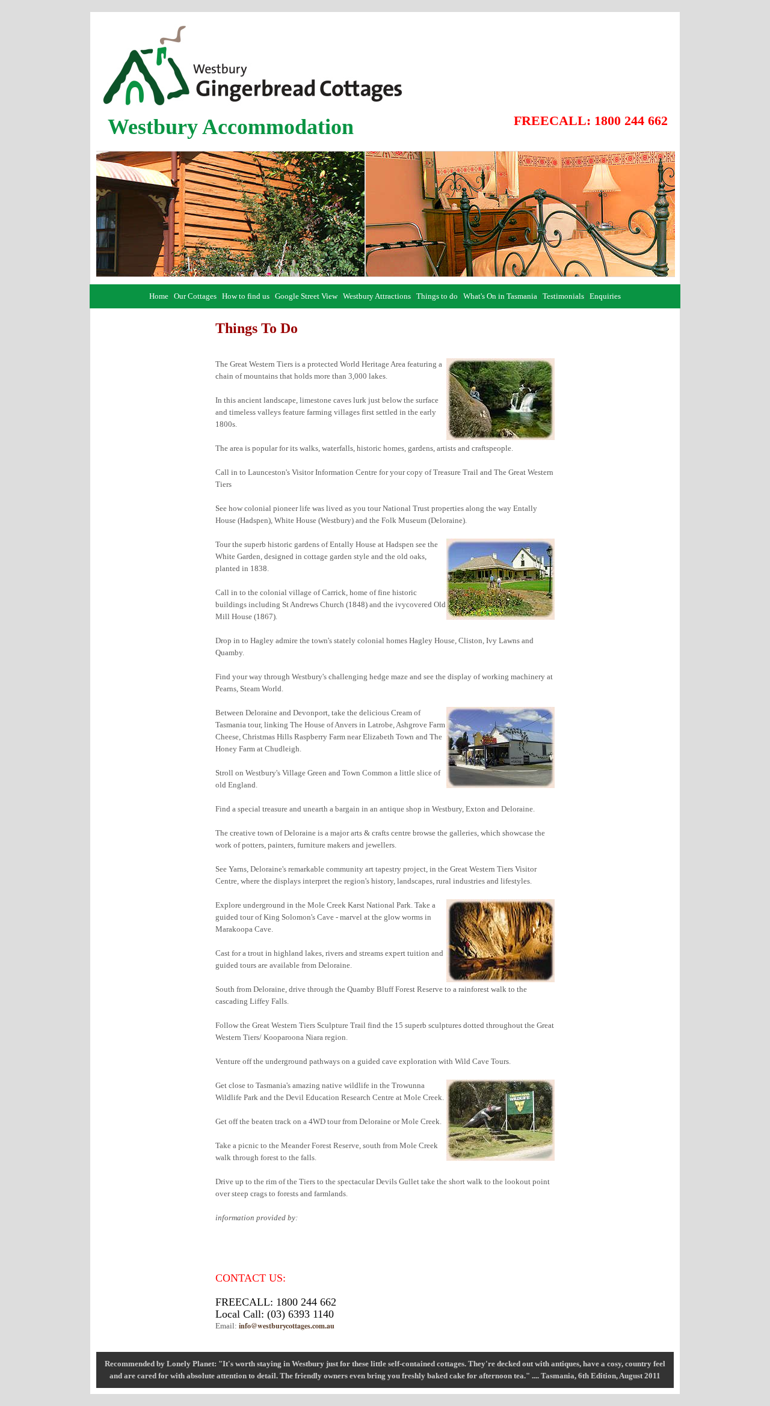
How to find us (246, 296)
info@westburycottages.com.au (286, 1326)
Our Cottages (195, 296)
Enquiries (605, 296)
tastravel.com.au (327, 1217)
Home (158, 296)
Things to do (437, 296)
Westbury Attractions (377, 296)
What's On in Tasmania (500, 296)
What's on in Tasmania (251, 1241)
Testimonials (563, 296)
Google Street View (306, 296)
